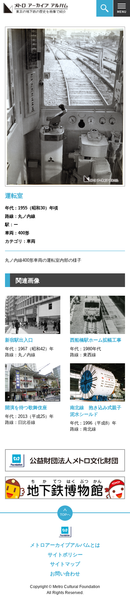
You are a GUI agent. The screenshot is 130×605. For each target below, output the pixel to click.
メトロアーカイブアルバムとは (65, 545)
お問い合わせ (65, 573)
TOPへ (65, 514)
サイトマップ (65, 564)
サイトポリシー (65, 554)
